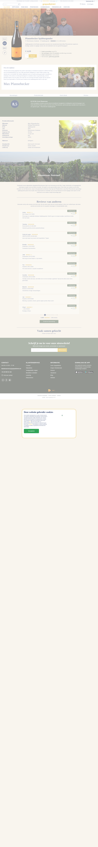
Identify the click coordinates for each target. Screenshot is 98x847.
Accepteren (31, 431)
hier (30, 421)
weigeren (30, 424)
